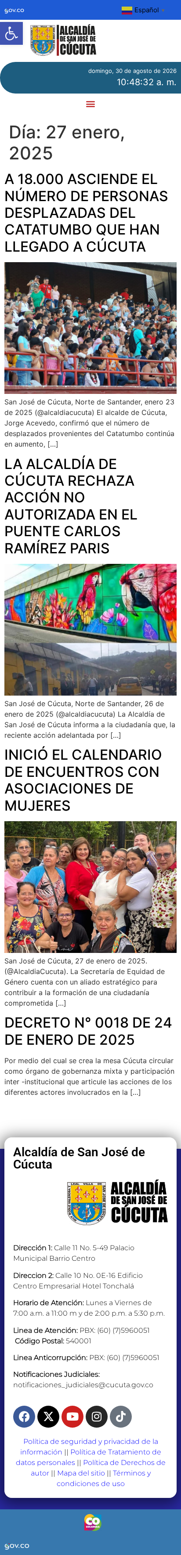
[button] (11, 33)
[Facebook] (24, 1417)
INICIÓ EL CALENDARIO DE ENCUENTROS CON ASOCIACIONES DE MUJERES (83, 780)
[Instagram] (97, 1417)
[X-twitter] (48, 1417)
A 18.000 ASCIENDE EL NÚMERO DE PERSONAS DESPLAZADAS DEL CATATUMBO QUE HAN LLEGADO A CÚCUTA (86, 212)
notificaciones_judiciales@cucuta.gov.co (83, 1385)
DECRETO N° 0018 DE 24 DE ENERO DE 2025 (88, 1031)
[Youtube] (72, 1417)
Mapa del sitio (81, 1473)
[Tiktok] (121, 1417)
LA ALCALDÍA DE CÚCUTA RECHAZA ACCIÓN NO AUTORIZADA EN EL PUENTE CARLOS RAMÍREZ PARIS (71, 506)
